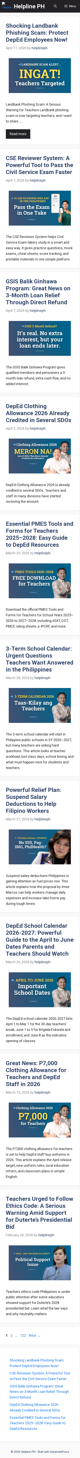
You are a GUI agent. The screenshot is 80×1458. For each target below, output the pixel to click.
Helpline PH (29, 6)
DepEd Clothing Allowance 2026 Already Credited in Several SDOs (38, 413)
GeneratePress (59, 1452)
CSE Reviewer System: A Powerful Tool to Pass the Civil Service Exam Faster (39, 165)
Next (34, 1335)
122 (23, 1335)
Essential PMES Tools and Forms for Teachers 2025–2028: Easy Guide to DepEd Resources (39, 534)
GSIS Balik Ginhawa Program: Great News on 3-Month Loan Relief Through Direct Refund (38, 292)
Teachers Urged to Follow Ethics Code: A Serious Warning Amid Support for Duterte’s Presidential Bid (39, 1212)
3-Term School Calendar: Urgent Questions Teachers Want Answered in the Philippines (39, 659)
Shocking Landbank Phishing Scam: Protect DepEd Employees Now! (37, 32)
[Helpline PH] (7, 6)
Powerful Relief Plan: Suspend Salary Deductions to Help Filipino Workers (33, 800)
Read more (18, 134)
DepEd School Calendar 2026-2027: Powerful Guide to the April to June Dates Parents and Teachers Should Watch (40, 939)
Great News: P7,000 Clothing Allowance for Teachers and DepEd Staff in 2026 (36, 1073)
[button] (55, 6)
